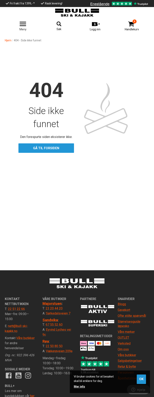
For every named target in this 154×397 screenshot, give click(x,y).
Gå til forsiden (46, 148)
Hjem (8, 40)
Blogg (122, 304)
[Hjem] (77, 13)
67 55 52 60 (54, 325)
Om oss (123, 349)
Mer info (79, 386)
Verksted (124, 343)
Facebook (8, 375)
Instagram (28, 375)
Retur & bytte (127, 366)
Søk (59, 29)
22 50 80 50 (54, 346)
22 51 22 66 (16, 309)
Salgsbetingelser (130, 361)
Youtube (18, 375)
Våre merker (126, 332)
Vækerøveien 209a (59, 351)
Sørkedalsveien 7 (58, 313)
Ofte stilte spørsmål (132, 316)
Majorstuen (52, 303)
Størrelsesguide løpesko (129, 324)
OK (141, 379)
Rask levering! (53, 3)
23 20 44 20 (54, 308)
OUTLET (123, 338)
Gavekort (124, 310)
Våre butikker (25, 338)
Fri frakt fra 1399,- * (22, 3)
